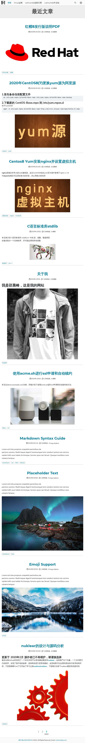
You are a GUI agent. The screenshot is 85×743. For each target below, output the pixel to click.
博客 (9, 3)
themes (22, 463)
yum (9, 151)
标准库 (4, 263)
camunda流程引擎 (33, 3)
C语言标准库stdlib (42, 226)
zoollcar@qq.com (61, 740)
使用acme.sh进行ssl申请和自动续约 (42, 373)
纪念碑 (4, 363)
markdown (5, 463)
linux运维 (18, 3)
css (12, 463)
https (4, 428)
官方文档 (5, 72)
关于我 (42, 274)
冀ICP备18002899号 (25, 740)
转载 (11, 72)
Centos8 (18, 216)
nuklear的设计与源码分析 (42, 646)
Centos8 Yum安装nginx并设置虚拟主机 (42, 161)
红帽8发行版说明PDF (42, 26)
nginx (12, 216)
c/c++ (10, 263)
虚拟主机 (5, 216)
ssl (8, 428)
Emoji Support (42, 564)
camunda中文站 (51, 3)
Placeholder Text (42, 473)
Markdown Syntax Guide (42, 438)
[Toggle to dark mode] (81, 3)
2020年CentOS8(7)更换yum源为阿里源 (42, 83)
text (12, 554)
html (16, 463)
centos (4, 151)
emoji (4, 635)
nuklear (4, 724)
